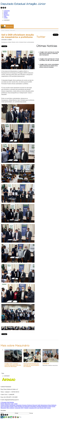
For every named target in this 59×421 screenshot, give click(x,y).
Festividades (33, 406)
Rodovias (29, 405)
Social (2, 406)
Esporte (53, 406)
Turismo (49, 407)
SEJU (22, 407)
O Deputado (7, 10)
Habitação (53, 405)
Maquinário (12, 30)
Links (5, 16)
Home (2, 30)
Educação (34, 405)
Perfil (8, 402)
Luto (38, 407)
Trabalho (26, 407)
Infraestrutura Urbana (46, 405)
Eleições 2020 (43, 407)
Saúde (38, 405)
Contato (6, 17)
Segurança (24, 405)
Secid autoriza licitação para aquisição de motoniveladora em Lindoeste (31, 365)
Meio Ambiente (10, 407)
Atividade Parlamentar (41, 406)
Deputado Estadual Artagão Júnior (23, 3)
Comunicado (17, 407)
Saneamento (19, 405)
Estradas (12, 406)
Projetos (6, 13)
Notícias (6, 12)
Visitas (15, 406)
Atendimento (12, 405)
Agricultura (6, 406)
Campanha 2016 (33, 407)
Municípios (6, 15)
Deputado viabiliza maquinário (50, 365)
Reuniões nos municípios (24, 406)
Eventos (49, 406)
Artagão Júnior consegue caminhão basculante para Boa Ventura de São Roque (12, 365)
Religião (12, 402)
